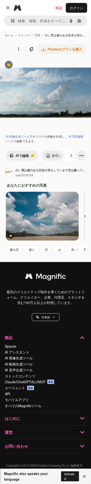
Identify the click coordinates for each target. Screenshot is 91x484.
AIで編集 (19, 156)
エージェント (19, 387)
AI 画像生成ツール (18, 136)
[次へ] (71, 156)
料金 (59, 7)
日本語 (45, 317)
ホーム (9, 35)
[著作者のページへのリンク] (9, 173)
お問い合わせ (16, 446)
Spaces (10, 346)
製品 (9, 337)
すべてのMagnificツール (23, 405)
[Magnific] (45, 277)
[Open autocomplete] (10, 21)
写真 (37, 35)
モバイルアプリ (17, 399)
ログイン (76, 7)
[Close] (84, 476)
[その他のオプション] (18, 49)
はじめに (12, 418)
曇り (32, 249)
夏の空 (14, 249)
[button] (45, 317)
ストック (24, 35)
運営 (9, 432)
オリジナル (33, 65)
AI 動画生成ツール (19, 364)
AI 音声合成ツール (19, 369)
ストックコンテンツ (20, 375)
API (7, 393)
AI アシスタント (17, 352)
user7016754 (24, 175)
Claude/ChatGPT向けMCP (29, 381)
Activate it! (69, 476)
